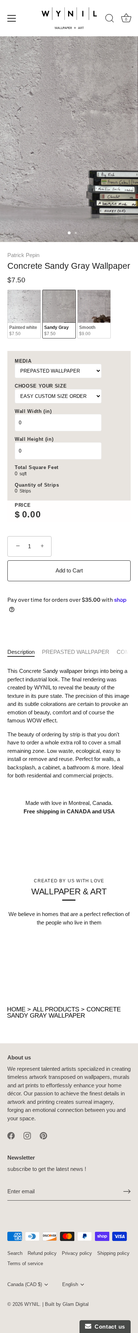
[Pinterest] (43, 1135)
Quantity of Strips (37, 485)
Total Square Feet (37, 467)
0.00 (31, 514)
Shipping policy (113, 1253)
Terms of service (25, 1263)
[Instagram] (27, 1135)
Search (14, 1253)
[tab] (24, 652)
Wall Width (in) (33, 411)
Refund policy (42, 1253)
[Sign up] (127, 1191)
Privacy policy (77, 1253)
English (70, 1284)
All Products (56, 1009)
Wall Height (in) (34, 439)
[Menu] (12, 18)
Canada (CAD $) (24, 1284)
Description (21, 652)
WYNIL (31, 1304)
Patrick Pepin (23, 255)
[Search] (110, 19)
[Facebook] (11, 1135)
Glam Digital (76, 1304)
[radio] (24, 314)
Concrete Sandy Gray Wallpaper (64, 1012)
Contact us (108, 1326)
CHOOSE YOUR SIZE (41, 386)
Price (23, 505)
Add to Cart (69, 570)
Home (16, 1009)
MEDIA (23, 361)
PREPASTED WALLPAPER (75, 652)
